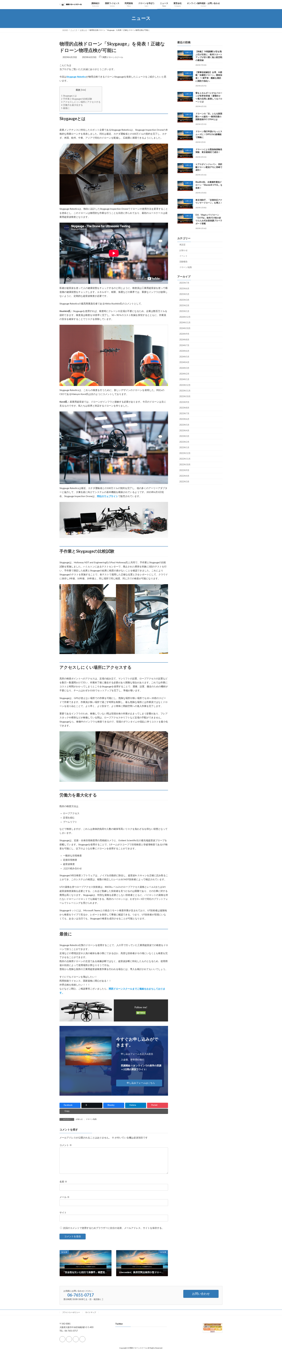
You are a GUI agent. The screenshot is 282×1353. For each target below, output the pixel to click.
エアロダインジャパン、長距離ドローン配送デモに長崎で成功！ (208, 167)
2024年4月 (184, 362)
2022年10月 (184, 465)
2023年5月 (184, 425)
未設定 (182, 245)
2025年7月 (184, 283)
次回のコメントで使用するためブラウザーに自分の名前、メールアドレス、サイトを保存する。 (113, 1228)
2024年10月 (184, 328)
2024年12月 (184, 317)
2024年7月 (184, 345)
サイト (63, 1212)
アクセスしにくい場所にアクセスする (80, 102)
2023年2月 (184, 442)
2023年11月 (184, 391)
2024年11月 (184, 323)
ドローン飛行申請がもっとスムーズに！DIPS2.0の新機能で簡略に (208, 134)
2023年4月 (184, 431)
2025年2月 (184, 306)
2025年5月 (184, 294)
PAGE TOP (273, 1309)
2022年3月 (184, 482)
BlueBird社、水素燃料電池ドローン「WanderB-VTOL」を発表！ (208, 185)
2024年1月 (184, 379)
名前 (63, 1182)
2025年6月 (184, 289)
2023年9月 (184, 402)
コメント (65, 1145)
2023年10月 (184, 397)
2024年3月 (184, 368)
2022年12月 (184, 453)
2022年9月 (184, 470)
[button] (139, 1083)
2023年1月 (184, 448)
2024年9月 (184, 334)
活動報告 (183, 262)
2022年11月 (184, 459)
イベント (183, 256)
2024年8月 (184, 340)
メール (64, 1197)
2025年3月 (184, 300)
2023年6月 (184, 419)
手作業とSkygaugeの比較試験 (76, 99)
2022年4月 (184, 476)
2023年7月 (184, 413)
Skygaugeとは (69, 96)
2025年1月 (184, 311)
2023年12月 (184, 385)
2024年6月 (184, 351)
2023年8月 (184, 408)
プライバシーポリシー (71, 1312)
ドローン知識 (91, 1119)
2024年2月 (184, 374)
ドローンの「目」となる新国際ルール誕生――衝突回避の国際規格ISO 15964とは (208, 117)
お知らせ (79, 1119)
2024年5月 (184, 357)
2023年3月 (184, 436)
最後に (65, 108)
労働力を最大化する (72, 105)
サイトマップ (90, 1312)
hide (83, 90)
